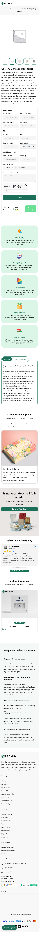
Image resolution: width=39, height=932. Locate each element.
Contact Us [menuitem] (4, 784)
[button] (36, 3)
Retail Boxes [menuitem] (4, 824)
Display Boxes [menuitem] (5, 834)
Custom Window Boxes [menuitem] (8, 850)
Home (5, 9)
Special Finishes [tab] (13, 427)
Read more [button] (6, 563)
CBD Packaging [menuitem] (5, 827)
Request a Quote (9, 928)
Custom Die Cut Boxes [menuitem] (7, 847)
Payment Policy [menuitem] (5, 804)
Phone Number (8, 122)
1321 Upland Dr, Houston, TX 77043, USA (15, 863)
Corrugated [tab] (26, 423)
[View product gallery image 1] (12, 61)
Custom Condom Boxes (19, 626)
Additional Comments (11, 173)
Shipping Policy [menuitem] (5, 797)
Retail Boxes (13, 9)
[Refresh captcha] (26, 185)
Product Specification (20, 359)
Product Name (8, 155)
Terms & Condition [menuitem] (6, 801)
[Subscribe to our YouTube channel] (26, 927)
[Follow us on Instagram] (23, 927)
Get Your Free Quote (19, 509)
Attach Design (8, 164)
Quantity (23, 155)
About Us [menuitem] (4, 781)
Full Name (7, 114)
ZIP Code (23, 122)
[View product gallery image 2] (19, 61)
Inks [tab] (31, 418)
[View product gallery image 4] (34, 61)
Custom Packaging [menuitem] (6, 814)
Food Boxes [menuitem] (4, 817)
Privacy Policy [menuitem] (5, 791)
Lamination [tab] (27, 427)
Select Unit (24, 143)
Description (7, 359)
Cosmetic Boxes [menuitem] (5, 830)
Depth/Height (8, 143)
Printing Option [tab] (11, 418)
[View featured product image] (5, 61)
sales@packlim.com (9, 872)
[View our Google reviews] (10, 885)
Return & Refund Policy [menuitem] (7, 794)
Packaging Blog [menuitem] (5, 787)
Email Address (25, 114)
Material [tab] (23, 418)
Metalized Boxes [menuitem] (5, 821)
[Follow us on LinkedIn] (19, 927)
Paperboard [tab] (13, 423)
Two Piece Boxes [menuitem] (6, 854)
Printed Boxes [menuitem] (5, 837)
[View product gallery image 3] (26, 61)
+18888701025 (8, 868)
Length (5, 134)
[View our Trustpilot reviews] (29, 885)
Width (22, 134)
